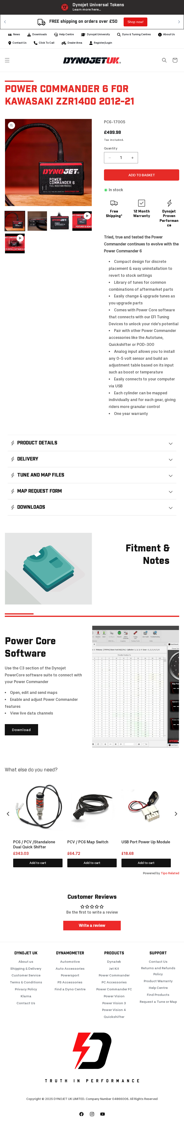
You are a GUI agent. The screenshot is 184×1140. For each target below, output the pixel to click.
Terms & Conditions (26, 982)
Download (21, 730)
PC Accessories (114, 982)
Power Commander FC (114, 989)
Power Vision (114, 996)
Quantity (110, 148)
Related (173, 873)
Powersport (70, 975)
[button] (7, 60)
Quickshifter (114, 1017)
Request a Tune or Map (158, 1002)
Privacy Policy (26, 989)
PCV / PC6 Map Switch (87, 842)
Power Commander (114, 975)
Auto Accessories (70, 969)
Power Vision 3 (114, 1003)
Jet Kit (114, 969)
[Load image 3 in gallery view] (60, 221)
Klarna (26, 996)
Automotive (70, 962)
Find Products (158, 995)
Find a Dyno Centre (70, 989)
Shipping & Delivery (25, 969)
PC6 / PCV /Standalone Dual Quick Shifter (34, 844)
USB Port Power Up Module (145, 842)
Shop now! (16, 22)
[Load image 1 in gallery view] (15, 221)
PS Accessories (70, 982)
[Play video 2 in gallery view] (15, 243)
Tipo (164, 873)
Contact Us (26, 1003)
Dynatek (114, 962)
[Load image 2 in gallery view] (37, 221)
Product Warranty (158, 981)
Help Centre (158, 988)
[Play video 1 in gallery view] (82, 221)
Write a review (92, 925)
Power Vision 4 (114, 1010)
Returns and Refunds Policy (158, 971)
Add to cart (37, 863)
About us (25, 962)
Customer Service (26, 975)
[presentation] (8, 813)
